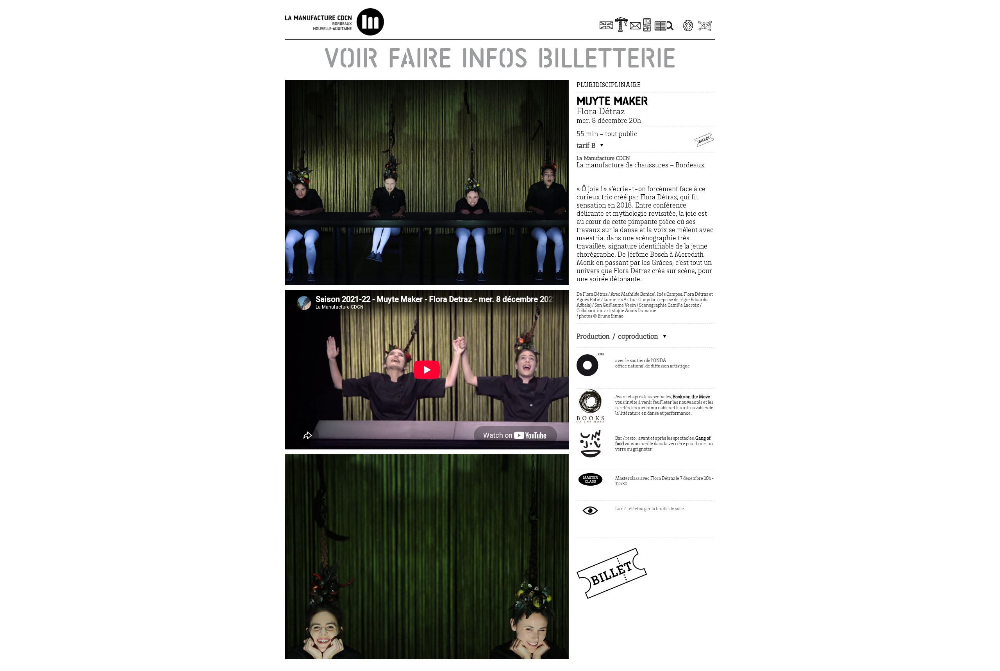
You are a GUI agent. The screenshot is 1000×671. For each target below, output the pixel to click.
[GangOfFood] (590, 433)
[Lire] (590, 504)
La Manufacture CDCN (603, 158)
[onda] (590, 356)
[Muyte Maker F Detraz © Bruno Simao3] (427, 457)
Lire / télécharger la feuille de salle (649, 509)
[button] (590, 145)
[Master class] (590, 474)
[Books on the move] (590, 392)
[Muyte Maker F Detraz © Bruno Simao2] (427, 83)
